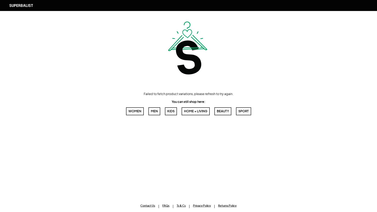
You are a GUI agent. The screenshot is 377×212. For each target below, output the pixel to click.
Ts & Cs (181, 206)
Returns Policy (227, 206)
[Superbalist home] (21, 5)
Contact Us (147, 206)
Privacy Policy (202, 206)
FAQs (165, 206)
